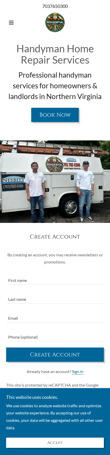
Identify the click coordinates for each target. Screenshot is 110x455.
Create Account (55, 354)
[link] (55, 22)
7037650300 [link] (55, 6)
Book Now (55, 115)
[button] (13, 22)
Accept (55, 443)
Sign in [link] (77, 371)
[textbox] (55, 278)
